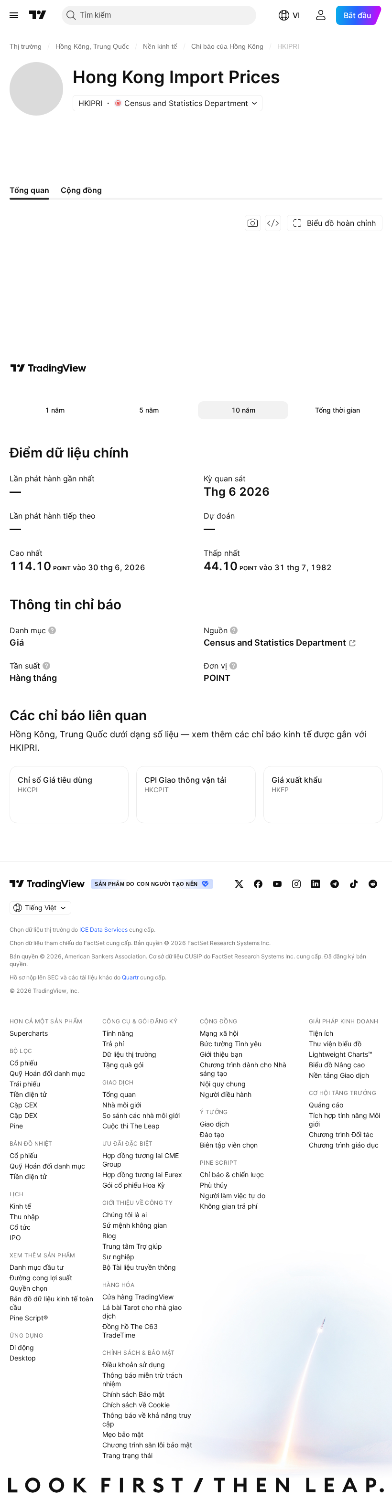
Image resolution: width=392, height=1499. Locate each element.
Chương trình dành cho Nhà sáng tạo (243, 1069)
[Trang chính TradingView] (37, 15)
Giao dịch (214, 1124)
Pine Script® (29, 1318)
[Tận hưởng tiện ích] (273, 223)
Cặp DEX (23, 1115)
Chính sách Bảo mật (133, 1394)
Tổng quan (119, 1094)
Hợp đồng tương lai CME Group (140, 1159)
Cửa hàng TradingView (138, 1297)
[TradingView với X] (239, 884)
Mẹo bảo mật (122, 1434)
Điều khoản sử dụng (133, 1365)
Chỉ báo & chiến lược (232, 1174)
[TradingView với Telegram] (334, 884)
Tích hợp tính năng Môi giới (344, 1119)
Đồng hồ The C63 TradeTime (130, 1330)
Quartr (130, 977)
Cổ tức (20, 1227)
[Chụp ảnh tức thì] (253, 223)
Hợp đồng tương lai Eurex (142, 1174)
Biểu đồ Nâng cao (337, 1065)
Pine (16, 1126)
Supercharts (29, 1033)
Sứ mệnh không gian (134, 1225)
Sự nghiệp (118, 1257)
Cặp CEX (23, 1105)
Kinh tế (20, 1206)
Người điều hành (225, 1094)
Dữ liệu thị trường (129, 1054)
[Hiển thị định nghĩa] (52, 630)
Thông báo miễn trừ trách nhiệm (142, 1379)
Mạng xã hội (219, 1033)
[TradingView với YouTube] (277, 884)
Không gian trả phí (228, 1206)
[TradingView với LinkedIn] (315, 884)
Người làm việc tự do (232, 1195)
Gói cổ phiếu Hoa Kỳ (133, 1185)
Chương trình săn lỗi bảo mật (147, 1445)
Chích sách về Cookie (136, 1405)
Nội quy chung (223, 1084)
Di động (22, 1347)
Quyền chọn (28, 1288)
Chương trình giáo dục (344, 1145)
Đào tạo (212, 1134)
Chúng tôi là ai (124, 1215)
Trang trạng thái (127, 1455)
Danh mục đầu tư (37, 1267)
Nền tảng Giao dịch (339, 1075)
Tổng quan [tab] (29, 190)
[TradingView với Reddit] (373, 884)
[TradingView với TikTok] (353, 884)
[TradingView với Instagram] (296, 884)
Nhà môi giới (121, 1105)
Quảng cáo (326, 1105)
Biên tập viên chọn (229, 1145)
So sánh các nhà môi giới (141, 1115)
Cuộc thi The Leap (131, 1126)
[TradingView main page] (47, 884)
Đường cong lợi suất (41, 1278)
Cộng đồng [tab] (81, 190)
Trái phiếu (25, 1084)
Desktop (23, 1358)
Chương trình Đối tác (341, 1134)
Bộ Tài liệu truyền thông (139, 1267)
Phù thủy (214, 1185)
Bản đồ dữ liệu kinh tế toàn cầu (51, 1303)
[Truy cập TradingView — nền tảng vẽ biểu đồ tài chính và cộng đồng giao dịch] (48, 368)
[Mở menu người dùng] (320, 15)
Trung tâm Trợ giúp (132, 1246)
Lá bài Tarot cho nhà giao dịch (142, 1311)
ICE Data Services (103, 929)
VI (296, 15)
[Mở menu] (13, 15)
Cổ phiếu (23, 1063)
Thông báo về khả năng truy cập (146, 1419)
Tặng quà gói (122, 1065)
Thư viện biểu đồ (335, 1044)
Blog (109, 1236)
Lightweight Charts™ (340, 1054)
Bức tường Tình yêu (230, 1044)
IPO (15, 1237)
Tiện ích (321, 1033)
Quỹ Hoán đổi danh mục (47, 1073)
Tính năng (117, 1033)
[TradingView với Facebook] (258, 884)
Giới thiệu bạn (221, 1054)
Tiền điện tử (28, 1094)
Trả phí (113, 1044)
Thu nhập (24, 1216)
